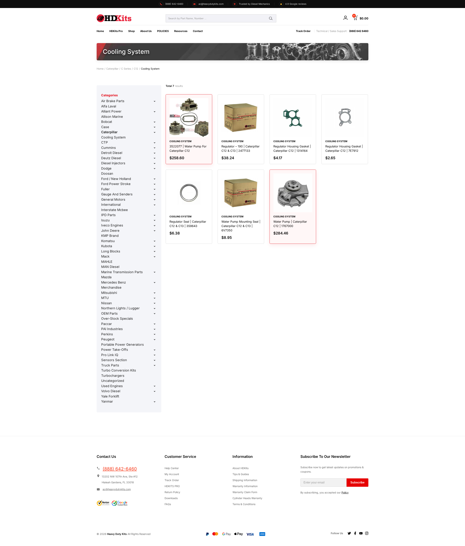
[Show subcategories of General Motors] (154, 199)
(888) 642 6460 (358, 31)
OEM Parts (109, 313)
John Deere (110, 230)
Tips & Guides (240, 474)
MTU (105, 298)
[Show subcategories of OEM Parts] (154, 313)
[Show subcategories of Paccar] (154, 324)
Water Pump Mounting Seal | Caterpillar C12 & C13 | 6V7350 (240, 226)
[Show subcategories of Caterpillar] (154, 132)
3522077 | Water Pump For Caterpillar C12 (188, 148)
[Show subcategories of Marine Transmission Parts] (154, 272)
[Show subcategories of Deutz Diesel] (154, 158)
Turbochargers (112, 376)
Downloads (171, 498)
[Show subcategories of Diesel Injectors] (154, 163)
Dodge (106, 168)
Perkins (107, 334)
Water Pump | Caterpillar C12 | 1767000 (290, 224)
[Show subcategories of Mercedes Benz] (154, 282)
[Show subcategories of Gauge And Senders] (154, 194)
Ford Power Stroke (116, 184)
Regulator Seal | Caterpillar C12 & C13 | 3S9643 (187, 224)
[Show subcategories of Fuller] (154, 189)
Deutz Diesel (111, 158)
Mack (105, 256)
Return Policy (172, 492)
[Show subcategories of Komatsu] (154, 241)
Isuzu (105, 220)
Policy (345, 492)
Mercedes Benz (113, 282)
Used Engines (112, 386)
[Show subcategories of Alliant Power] (154, 111)
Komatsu (108, 241)
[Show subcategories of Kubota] (154, 246)
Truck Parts (110, 365)
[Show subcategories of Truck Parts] (154, 365)
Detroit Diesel (111, 153)
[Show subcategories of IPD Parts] (154, 215)
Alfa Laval (108, 106)
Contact (198, 31)
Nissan (106, 303)
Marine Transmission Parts (122, 272)
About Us (146, 31)
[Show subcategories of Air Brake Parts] (154, 101)
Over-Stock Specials (117, 318)
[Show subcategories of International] (154, 205)
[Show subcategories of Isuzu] (154, 220)
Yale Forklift (110, 396)
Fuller (105, 189)
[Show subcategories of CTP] (154, 142)
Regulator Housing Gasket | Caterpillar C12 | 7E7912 (344, 148)
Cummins (108, 148)
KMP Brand (110, 236)
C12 (136, 68)
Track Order (303, 31)
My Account (172, 474)
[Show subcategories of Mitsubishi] (154, 293)
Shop (131, 31)
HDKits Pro (116, 31)
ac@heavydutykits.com (117, 489)
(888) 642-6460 (120, 468)
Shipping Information (244, 480)
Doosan (107, 173)
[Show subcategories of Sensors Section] (154, 360)
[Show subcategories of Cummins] (154, 148)
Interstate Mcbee (114, 210)
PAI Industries (112, 329)
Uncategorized (112, 381)
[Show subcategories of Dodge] (154, 168)
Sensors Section (114, 360)
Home (100, 31)
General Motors (113, 199)
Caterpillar (112, 68)
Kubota (106, 246)
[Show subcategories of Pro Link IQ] (154, 355)
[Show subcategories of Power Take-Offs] (154, 350)
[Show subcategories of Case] (154, 127)
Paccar (106, 324)
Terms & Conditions (243, 504)
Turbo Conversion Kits (118, 370)
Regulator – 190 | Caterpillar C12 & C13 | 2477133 (240, 148)
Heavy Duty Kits (117, 533)
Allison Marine (112, 117)
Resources (180, 31)
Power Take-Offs (114, 350)
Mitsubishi (109, 293)
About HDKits (240, 468)
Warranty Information (245, 486)
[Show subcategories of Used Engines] (154, 386)
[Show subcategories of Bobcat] (154, 122)
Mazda (106, 277)
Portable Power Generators (122, 344)
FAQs (168, 504)
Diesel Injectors (113, 163)
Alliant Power (111, 111)
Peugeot (107, 339)
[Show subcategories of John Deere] (154, 230)
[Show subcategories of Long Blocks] (154, 251)
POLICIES (163, 31)
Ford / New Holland (116, 179)
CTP (104, 142)
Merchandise (111, 287)
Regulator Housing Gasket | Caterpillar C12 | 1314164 (292, 148)
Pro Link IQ (109, 355)
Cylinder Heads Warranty (247, 498)
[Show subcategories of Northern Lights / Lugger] (154, 308)
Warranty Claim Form (244, 492)
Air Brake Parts (112, 101)
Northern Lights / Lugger (120, 308)
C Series (126, 68)
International (111, 204)
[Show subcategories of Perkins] (154, 334)
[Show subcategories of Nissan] (154, 303)
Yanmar (107, 401)
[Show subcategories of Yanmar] (154, 402)
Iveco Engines (112, 225)
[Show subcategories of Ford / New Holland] (154, 179)
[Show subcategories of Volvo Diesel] (154, 391)
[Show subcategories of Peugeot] (154, 339)
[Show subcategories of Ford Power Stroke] (154, 184)
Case (105, 127)
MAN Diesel (110, 267)
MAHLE (106, 262)
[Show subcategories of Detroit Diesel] (154, 153)
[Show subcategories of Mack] (154, 256)
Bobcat (106, 122)
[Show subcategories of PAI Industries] (154, 329)
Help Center (172, 468)
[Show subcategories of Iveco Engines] (154, 225)
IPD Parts (108, 215)
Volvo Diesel (110, 391)
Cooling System (113, 137)
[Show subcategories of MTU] (154, 298)
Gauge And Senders (117, 194)
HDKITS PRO (172, 486)
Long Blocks (110, 251)
